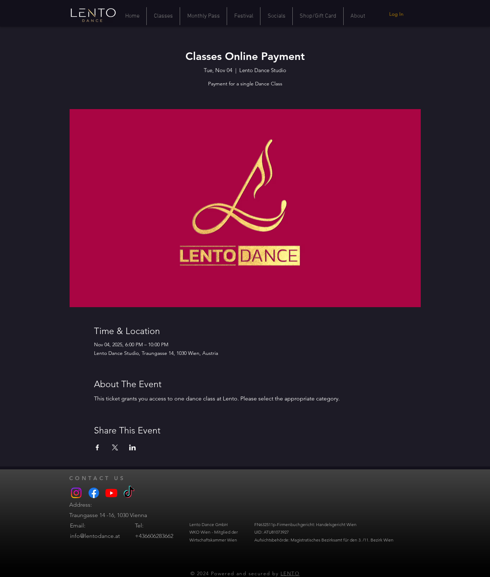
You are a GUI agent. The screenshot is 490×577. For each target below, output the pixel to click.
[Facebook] (94, 493)
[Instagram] (76, 493)
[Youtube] (111, 493)
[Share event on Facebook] (97, 447)
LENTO (290, 573)
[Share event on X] (115, 447)
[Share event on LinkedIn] (132, 447)
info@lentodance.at (95, 536)
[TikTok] (129, 493)
